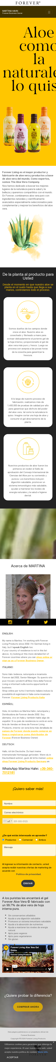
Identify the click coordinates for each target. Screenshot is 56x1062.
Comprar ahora (28, 1007)
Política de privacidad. (28, 874)
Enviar (28, 883)
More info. (42, 1052)
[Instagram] (10, 622)
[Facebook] (28, 622)
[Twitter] (46, 622)
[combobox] (7, 821)
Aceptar (12, 1057)
